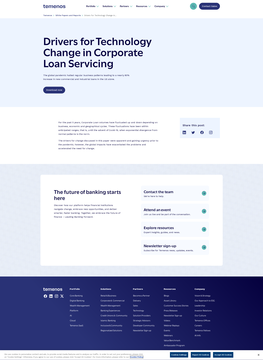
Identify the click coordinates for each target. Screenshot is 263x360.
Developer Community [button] (143, 325)
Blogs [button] (166, 295)
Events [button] (167, 330)
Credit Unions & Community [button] (114, 315)
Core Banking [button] (76, 295)
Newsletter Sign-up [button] (142, 330)
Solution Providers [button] (141, 315)
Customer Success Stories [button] (176, 305)
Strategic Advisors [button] (141, 320)
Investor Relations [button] (203, 310)
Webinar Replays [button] (171, 325)
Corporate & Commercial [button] (113, 300)
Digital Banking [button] (77, 300)
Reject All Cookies (200, 355)
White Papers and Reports (68, 15)
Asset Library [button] (170, 300)
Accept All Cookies (223, 355)
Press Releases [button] (171, 310)
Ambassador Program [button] (174, 345)
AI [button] (71, 315)
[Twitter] (62, 296)
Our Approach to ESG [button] (205, 300)
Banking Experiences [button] (110, 310)
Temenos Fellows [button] (202, 330)
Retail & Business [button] (108, 295)
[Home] (54, 6)
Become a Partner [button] (141, 295)
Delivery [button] (137, 300)
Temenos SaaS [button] (76, 325)
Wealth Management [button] (80, 305)
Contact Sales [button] (209, 6)
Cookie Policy (136, 357)
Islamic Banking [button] (108, 320)
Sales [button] (135, 305)
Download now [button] (54, 90)
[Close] (259, 355)
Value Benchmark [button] (172, 340)
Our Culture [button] (200, 315)
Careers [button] (198, 325)
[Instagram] (57, 296)
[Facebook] (46, 296)
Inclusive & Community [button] (111, 325)
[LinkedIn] (51, 296)
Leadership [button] (200, 305)
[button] (92, 6)
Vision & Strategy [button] (202, 295)
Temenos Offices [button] (202, 320)
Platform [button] (74, 310)
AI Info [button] (198, 335)
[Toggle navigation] (193, 6)
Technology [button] (138, 310)
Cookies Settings (179, 355)
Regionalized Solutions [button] (111, 330)
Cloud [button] (73, 320)
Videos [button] (167, 320)
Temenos (47, 15)
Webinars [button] (168, 335)
